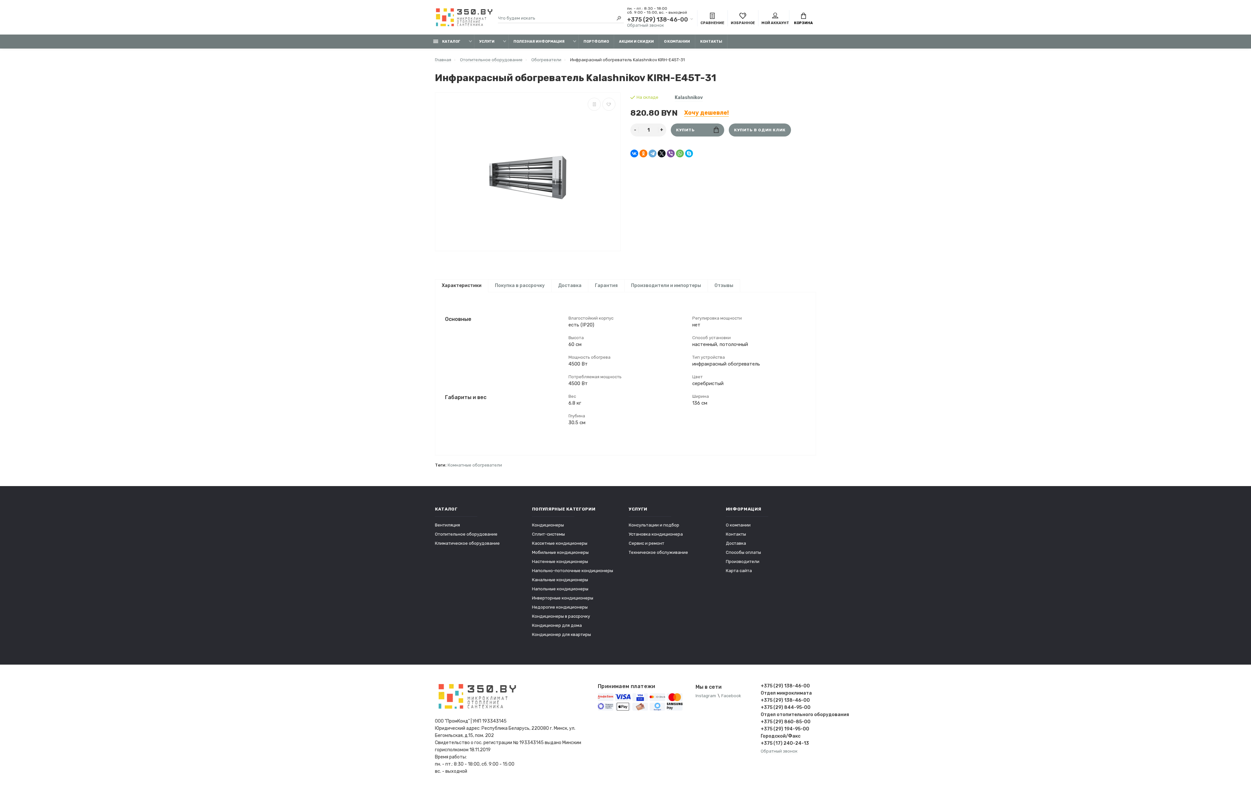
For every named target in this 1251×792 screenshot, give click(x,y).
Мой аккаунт (775, 23)
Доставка (570, 285)
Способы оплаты (743, 552)
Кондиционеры (548, 525)
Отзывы (723, 285)
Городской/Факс (780, 736)
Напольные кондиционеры (560, 588)
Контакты (711, 41)
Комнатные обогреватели (475, 465)
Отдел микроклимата (786, 693)
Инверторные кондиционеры (562, 598)
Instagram (706, 695)
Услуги (487, 41)
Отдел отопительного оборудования (788, 714)
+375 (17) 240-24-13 (785, 743)
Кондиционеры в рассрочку (561, 616)
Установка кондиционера (656, 534)
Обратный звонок (645, 25)
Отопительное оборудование (466, 534)
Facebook (731, 695)
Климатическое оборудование (467, 543)
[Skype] (689, 153)
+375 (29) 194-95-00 (785, 729)
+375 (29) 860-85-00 (786, 722)
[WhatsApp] (680, 153)
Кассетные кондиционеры (559, 543)
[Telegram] (652, 153)
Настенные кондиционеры (560, 561)
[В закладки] (608, 104)
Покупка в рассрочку (520, 285)
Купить (685, 130)
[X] (662, 153)
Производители (742, 561)
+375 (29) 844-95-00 (786, 707)
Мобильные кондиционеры (560, 552)
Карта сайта (739, 570)
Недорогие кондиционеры (560, 607)
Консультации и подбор (654, 525)
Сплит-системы (548, 534)
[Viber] (671, 153)
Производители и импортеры (666, 285)
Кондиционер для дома (557, 625)
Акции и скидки (636, 41)
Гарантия (606, 285)
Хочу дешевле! (706, 112)
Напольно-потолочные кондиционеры (572, 570)
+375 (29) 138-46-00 (657, 19)
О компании (677, 41)
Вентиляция (447, 525)
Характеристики (462, 285)
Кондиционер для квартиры (561, 634)
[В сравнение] (594, 104)
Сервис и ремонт (646, 543)
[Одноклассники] (643, 153)
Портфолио (596, 41)
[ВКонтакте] (634, 153)
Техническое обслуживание (658, 552)
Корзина (803, 23)
